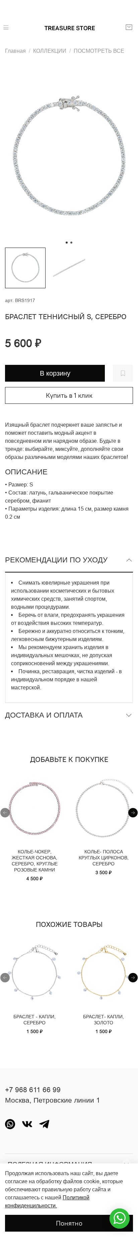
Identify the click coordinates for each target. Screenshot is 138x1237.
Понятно (69, 1223)
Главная (15, 51)
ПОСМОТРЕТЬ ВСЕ (99, 51)
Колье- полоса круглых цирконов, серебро (104, 857)
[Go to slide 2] (71, 243)
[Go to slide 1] (67, 243)
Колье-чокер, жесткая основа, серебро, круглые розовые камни (35, 860)
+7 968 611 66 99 (33, 1090)
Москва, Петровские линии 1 (52, 1100)
